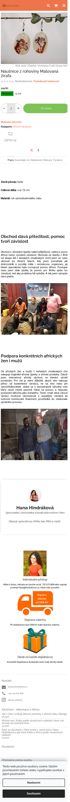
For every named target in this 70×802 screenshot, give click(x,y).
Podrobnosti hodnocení (46, 81)
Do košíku (46, 108)
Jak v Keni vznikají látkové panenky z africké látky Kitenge (34, 714)
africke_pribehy (15, 700)
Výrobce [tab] (58, 160)
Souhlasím (34, 793)
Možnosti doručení (11, 122)
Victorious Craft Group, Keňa (53, 65)
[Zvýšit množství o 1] (18, 108)
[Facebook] (38, 150)
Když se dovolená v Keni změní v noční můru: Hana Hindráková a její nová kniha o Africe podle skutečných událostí (32, 732)
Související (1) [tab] (22, 160)
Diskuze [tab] (47, 160)
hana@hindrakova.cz (17, 687)
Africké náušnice (22, 126)
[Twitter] (32, 150)
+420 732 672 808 (15, 693)
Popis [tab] (11, 160)
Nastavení (33, 782)
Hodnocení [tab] (36, 160)
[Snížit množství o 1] (4, 108)
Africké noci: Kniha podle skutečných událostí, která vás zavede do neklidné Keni (33, 722)
